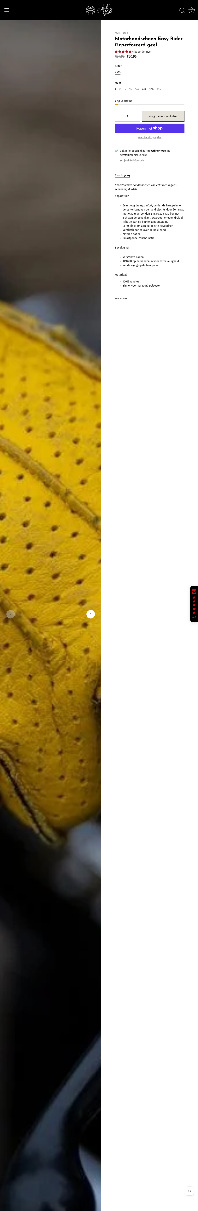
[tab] (124, 175)
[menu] (7, 10)
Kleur (118, 66)
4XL (151, 88)
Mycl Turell (121, 33)
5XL (159, 88)
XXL (137, 88)
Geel (117, 71)
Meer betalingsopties (149, 137)
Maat (118, 82)
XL (130, 88)
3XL (144, 88)
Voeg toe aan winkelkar (163, 116)
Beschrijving (122, 175)
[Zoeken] (182, 10)
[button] (10, 614)
